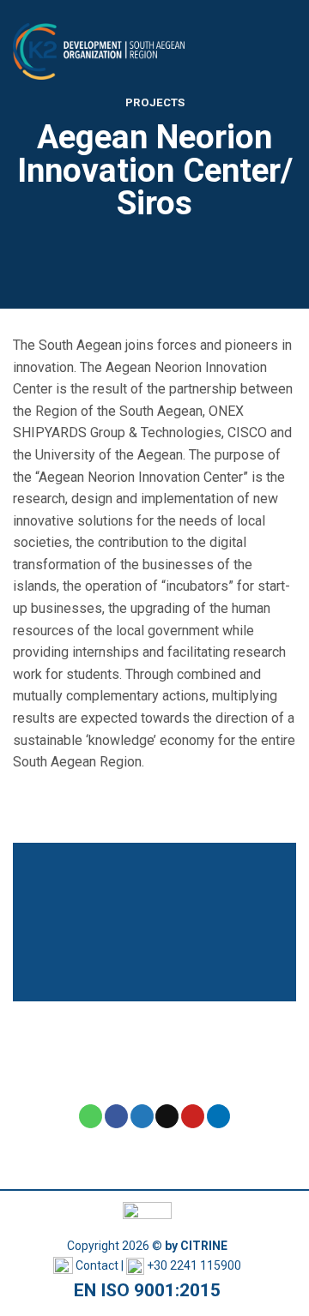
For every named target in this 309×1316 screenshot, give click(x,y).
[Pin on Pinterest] (192, 1116)
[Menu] (286, 51)
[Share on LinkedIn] (218, 1116)
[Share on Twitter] (142, 1116)
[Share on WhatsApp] (90, 1116)
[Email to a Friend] (167, 1116)
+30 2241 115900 (194, 1265)
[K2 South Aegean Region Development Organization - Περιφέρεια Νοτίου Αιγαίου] (99, 52)
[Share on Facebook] (116, 1116)
